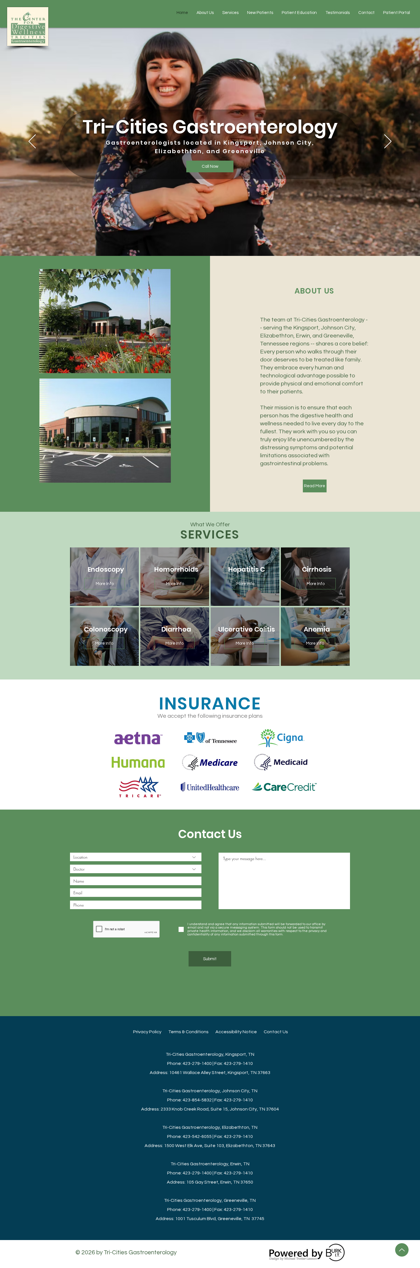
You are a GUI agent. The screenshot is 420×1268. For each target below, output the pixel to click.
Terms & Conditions (191, 1032)
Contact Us (276, 1032)
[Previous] (32, 141)
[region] (104, 576)
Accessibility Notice (239, 1032)
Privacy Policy (150, 1032)
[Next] (387, 141)
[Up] (402, 1250)
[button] (299, 13)
